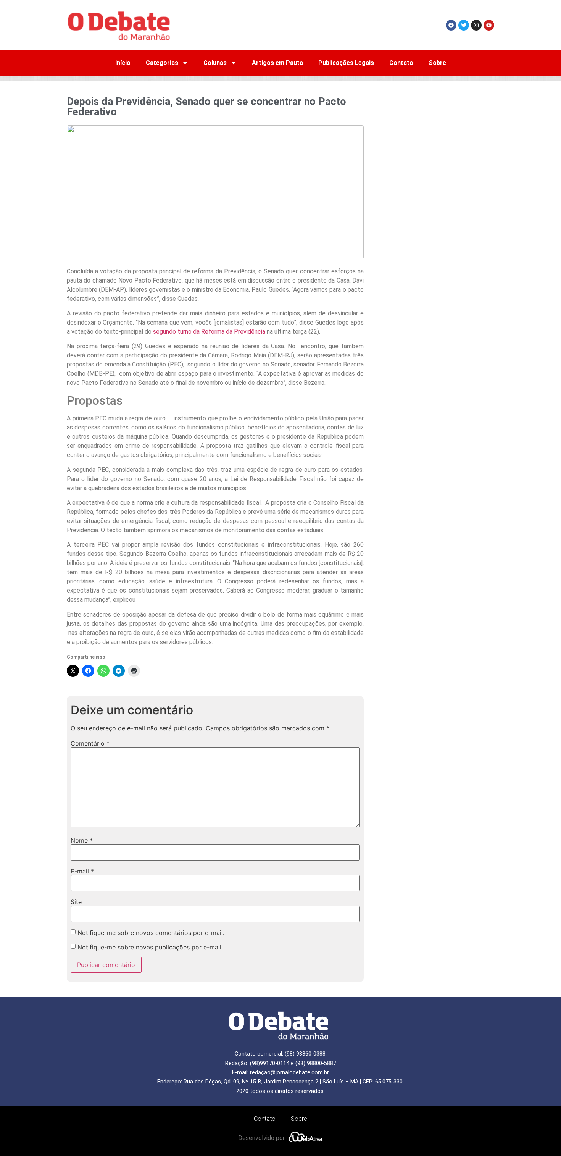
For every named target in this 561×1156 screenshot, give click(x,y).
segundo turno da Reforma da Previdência (209, 331)
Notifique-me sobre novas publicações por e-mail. (150, 947)
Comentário (90, 743)
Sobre (437, 62)
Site (76, 902)
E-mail (82, 871)
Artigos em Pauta (277, 62)
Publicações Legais (346, 62)
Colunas (215, 62)
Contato (401, 62)
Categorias (162, 62)
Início (123, 62)
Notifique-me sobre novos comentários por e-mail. (150, 933)
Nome (82, 840)
